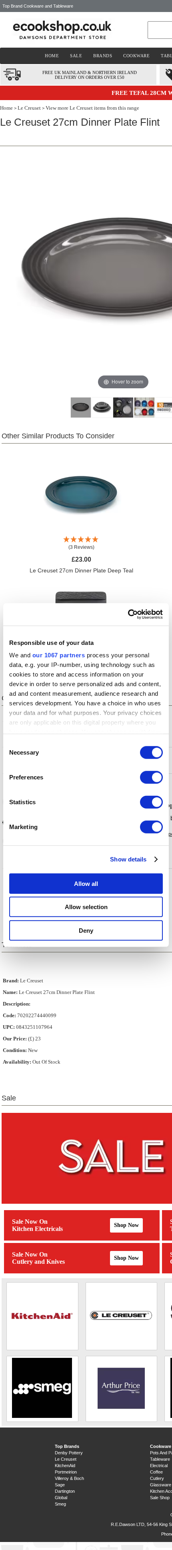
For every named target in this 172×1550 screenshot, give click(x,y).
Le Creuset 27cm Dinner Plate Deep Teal (81, 570)
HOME (52, 55)
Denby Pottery (69, 1452)
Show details (128, 859)
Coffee (156, 1472)
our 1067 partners (58, 655)
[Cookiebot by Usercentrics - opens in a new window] (128, 614)
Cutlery (157, 1478)
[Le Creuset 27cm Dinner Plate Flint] (81, 408)
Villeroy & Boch (69, 1478)
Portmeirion (66, 1472)
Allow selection (86, 906)
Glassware (160, 1484)
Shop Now (126, 1225)
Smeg (60, 1504)
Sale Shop (160, 1497)
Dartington (65, 1491)
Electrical (159, 1465)
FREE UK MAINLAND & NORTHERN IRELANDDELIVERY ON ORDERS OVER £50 (89, 75)
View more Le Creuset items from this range (92, 108)
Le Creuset (29, 108)
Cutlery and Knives (38, 1261)
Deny (86, 930)
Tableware (160, 1459)
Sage (60, 1484)
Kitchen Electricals (37, 1228)
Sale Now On (30, 1221)
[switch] (151, 777)
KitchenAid (65, 1465)
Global (61, 1497)
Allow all (86, 883)
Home (6, 108)
